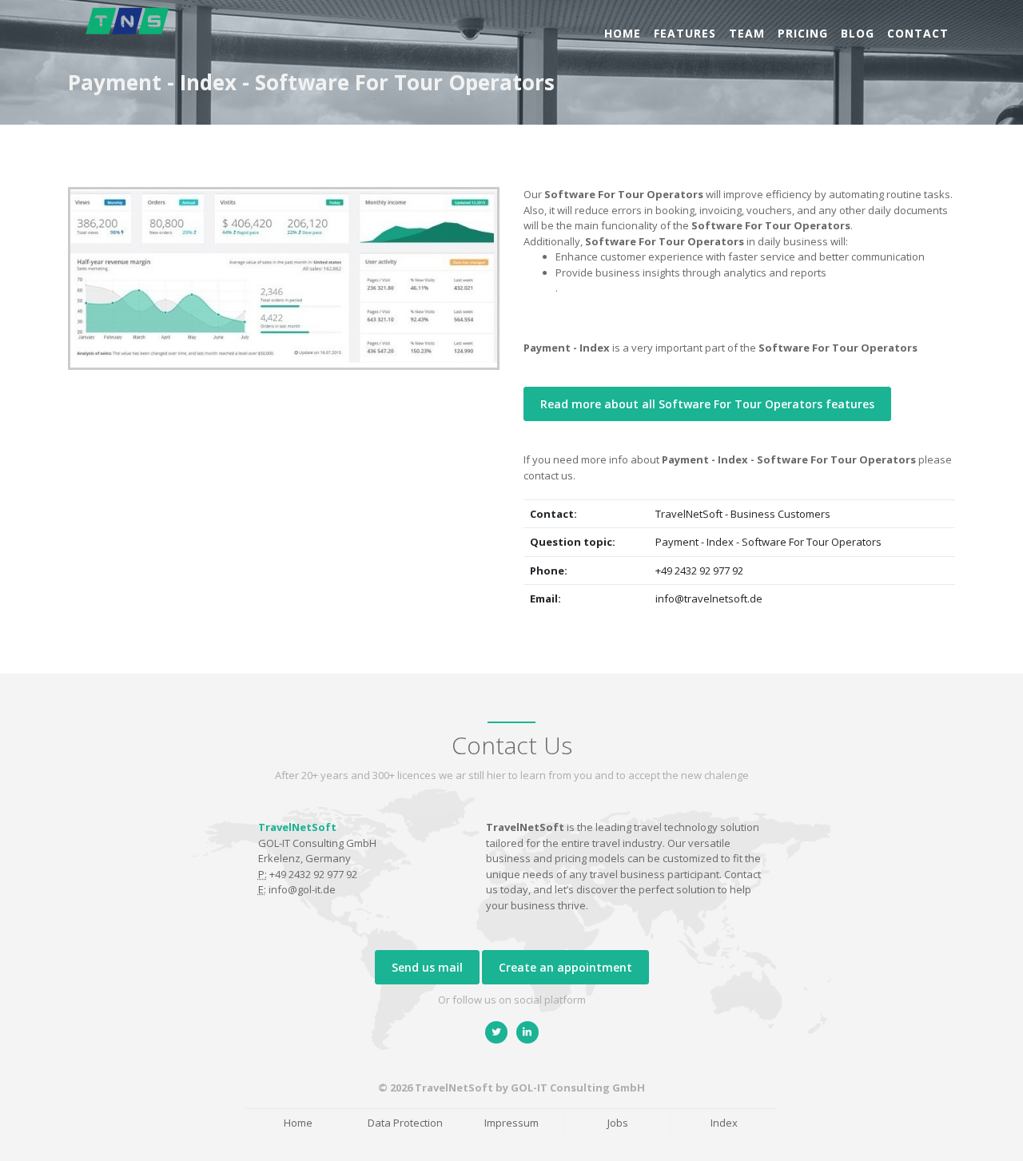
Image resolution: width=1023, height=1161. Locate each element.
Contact (918, 33)
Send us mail (427, 967)
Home (622, 33)
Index (724, 1122)
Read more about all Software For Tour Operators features (707, 404)
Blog (857, 33)
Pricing (803, 33)
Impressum (511, 1122)
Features (685, 33)
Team (747, 33)
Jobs (617, 1122)
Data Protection (405, 1122)
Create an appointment (565, 967)
